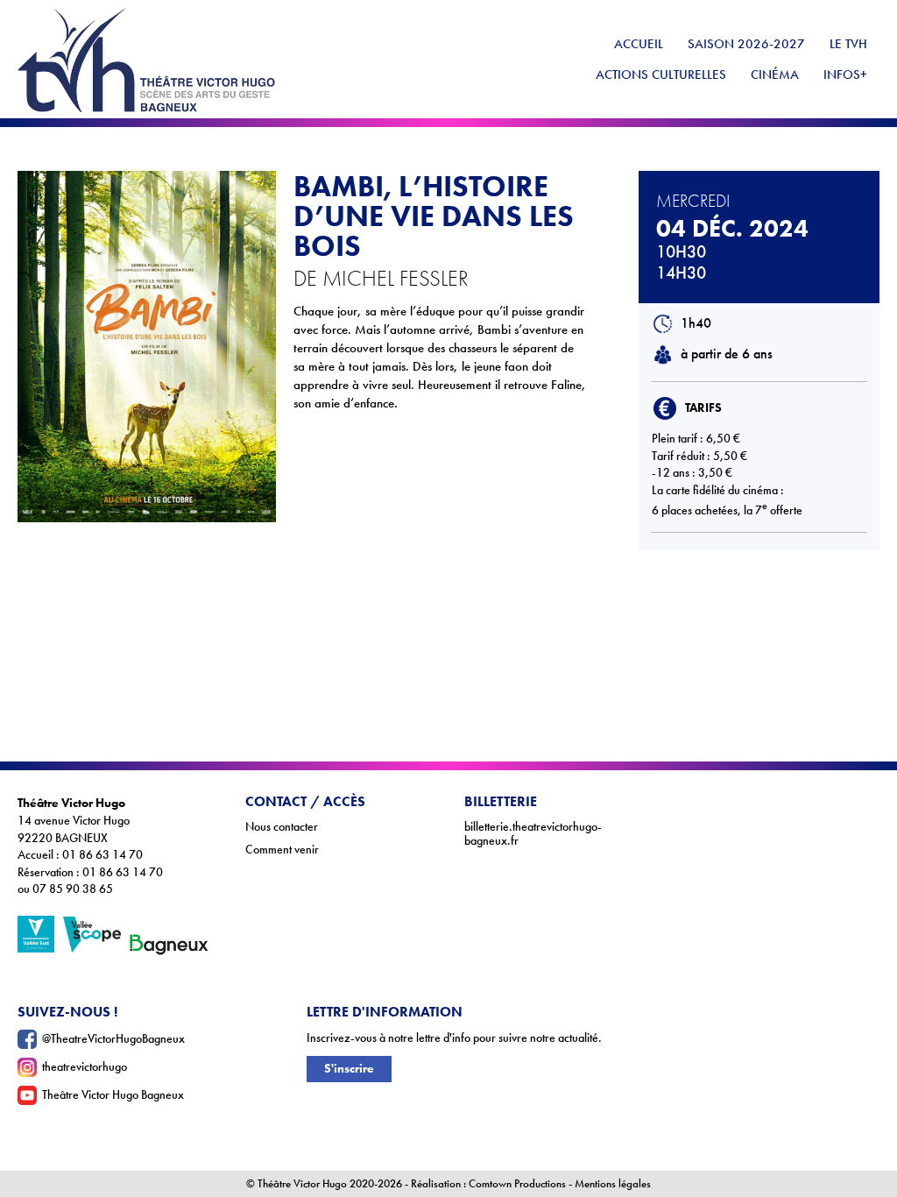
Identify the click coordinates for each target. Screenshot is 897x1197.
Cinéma (775, 74)
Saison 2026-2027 (746, 44)
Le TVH (848, 44)
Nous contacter (281, 826)
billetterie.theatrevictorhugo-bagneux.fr (533, 833)
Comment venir (282, 849)
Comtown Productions (517, 1184)
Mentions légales (613, 1184)
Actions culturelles (661, 74)
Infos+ (845, 74)
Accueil (638, 44)
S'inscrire (349, 1068)
